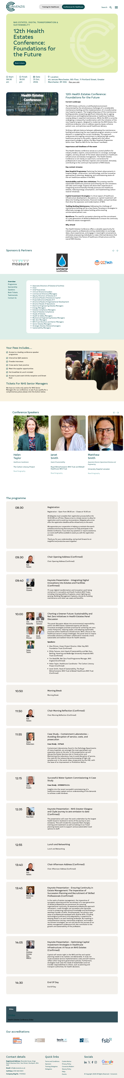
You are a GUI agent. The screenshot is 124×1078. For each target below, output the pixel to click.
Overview (11, 281)
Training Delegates (51, 1066)
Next (117, 250)
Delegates (48, 1069)
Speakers (11, 289)
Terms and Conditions (52, 1061)
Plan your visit (74, 82)
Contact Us (12, 298)
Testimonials (13, 295)
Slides (11, 1009)
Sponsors (48, 1064)
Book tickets (20, 63)
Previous (113, 250)
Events (64, 1074)
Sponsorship (12, 287)
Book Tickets (13, 292)
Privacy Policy (66, 1064)
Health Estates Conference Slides (20, 1019)
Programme (12, 284)
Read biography (19, 473)
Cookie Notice (66, 1061)
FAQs (63, 1071)
